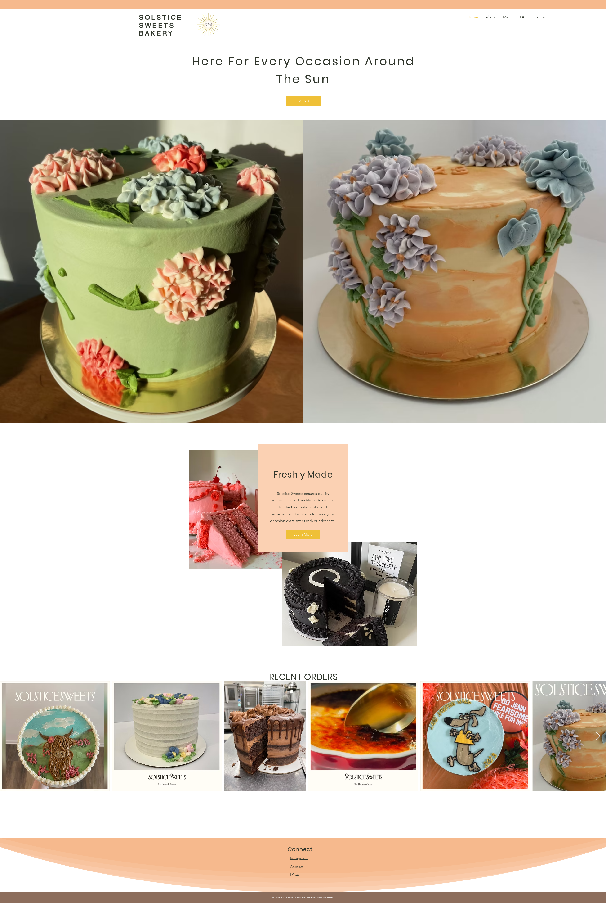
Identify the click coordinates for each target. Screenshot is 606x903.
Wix (332, 897)
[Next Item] (598, 736)
